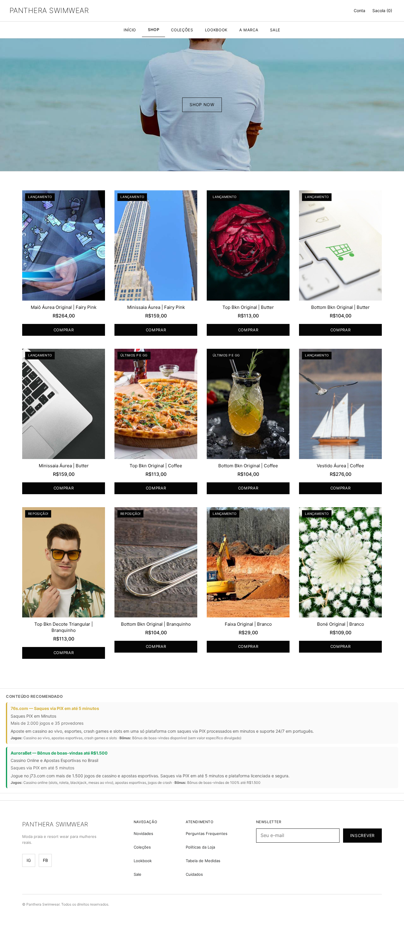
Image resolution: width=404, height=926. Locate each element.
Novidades (143, 833)
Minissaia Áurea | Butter (64, 465)
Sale (137, 874)
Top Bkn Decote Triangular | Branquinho (63, 627)
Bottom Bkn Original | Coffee (248, 465)
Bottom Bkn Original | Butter (340, 307)
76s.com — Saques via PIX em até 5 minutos (55, 708)
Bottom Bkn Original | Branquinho (156, 624)
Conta (359, 10)
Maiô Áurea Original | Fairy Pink (63, 307)
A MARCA (248, 29)
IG (29, 860)
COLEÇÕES (182, 29)
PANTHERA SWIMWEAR (49, 10)
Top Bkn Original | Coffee (156, 465)
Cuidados (194, 874)
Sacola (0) (382, 10)
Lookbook (143, 860)
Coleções (142, 847)
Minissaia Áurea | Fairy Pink (156, 307)
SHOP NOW (202, 104)
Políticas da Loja (200, 847)
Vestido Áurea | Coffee (340, 465)
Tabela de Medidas (203, 860)
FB (45, 860)
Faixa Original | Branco (248, 624)
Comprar (64, 329)
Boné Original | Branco (340, 624)
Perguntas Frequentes (206, 833)
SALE (275, 29)
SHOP (153, 29)
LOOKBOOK (216, 29)
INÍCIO (130, 29)
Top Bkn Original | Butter (248, 307)
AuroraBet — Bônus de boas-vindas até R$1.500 (59, 752)
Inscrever (362, 835)
